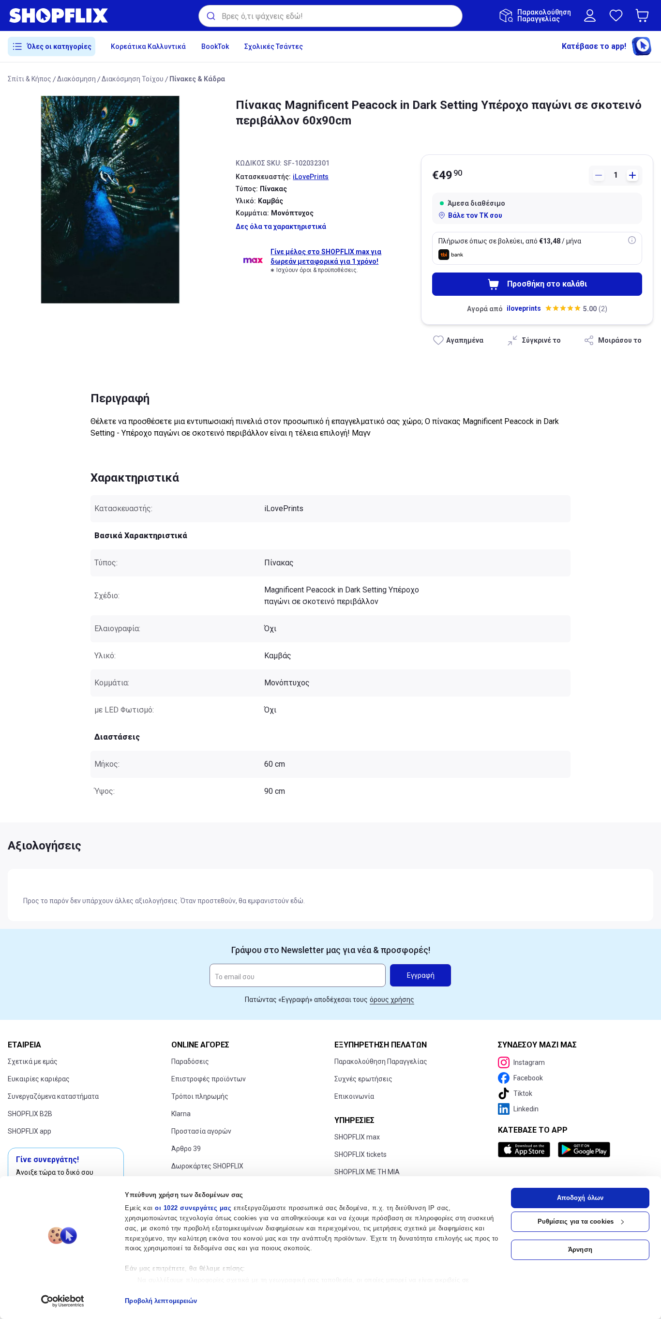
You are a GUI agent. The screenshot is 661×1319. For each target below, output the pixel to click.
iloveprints (524, 308)
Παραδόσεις (190, 1061)
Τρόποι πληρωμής (199, 1096)
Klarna (181, 1114)
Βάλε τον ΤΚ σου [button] (475, 215)
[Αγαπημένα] (616, 15)
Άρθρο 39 (186, 1148)
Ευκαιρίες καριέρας (39, 1079)
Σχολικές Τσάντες (273, 46)
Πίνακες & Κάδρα (197, 79)
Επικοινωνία (354, 1096)
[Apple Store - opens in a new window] (526, 1149)
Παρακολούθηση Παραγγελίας (380, 1061)
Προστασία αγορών (201, 1131)
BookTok (215, 46)
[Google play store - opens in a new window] (584, 1149)
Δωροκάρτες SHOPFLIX (207, 1166)
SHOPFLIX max (357, 1137)
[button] (644, 15)
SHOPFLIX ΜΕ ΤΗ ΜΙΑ (367, 1172)
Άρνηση (580, 1249)
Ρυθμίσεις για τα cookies (576, 1221)
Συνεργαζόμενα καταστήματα (53, 1096)
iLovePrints (311, 177)
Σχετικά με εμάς (33, 1061)
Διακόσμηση (76, 79)
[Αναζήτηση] (210, 16)
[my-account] (590, 15)
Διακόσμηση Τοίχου (133, 79)
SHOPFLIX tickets (360, 1154)
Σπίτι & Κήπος (29, 79)
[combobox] (330, 16)
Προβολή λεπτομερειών (161, 1300)
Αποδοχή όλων (580, 1197)
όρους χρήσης (392, 999)
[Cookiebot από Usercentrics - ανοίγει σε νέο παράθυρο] (62, 1301)
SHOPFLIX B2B (30, 1114)
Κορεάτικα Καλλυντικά (148, 46)
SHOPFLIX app (29, 1131)
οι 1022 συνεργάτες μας (193, 1208)
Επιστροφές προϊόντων (208, 1079)
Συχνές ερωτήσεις (363, 1079)
